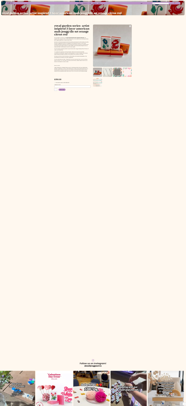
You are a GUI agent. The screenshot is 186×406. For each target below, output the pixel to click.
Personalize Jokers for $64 (62, 82)
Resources (85, 3)
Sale (90, 3)
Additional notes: (57, 84)
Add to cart (62, 89)
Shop (79, 3)
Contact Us (95, 3)
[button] (130, 26)
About (99, 3)
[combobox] (160, 3)
